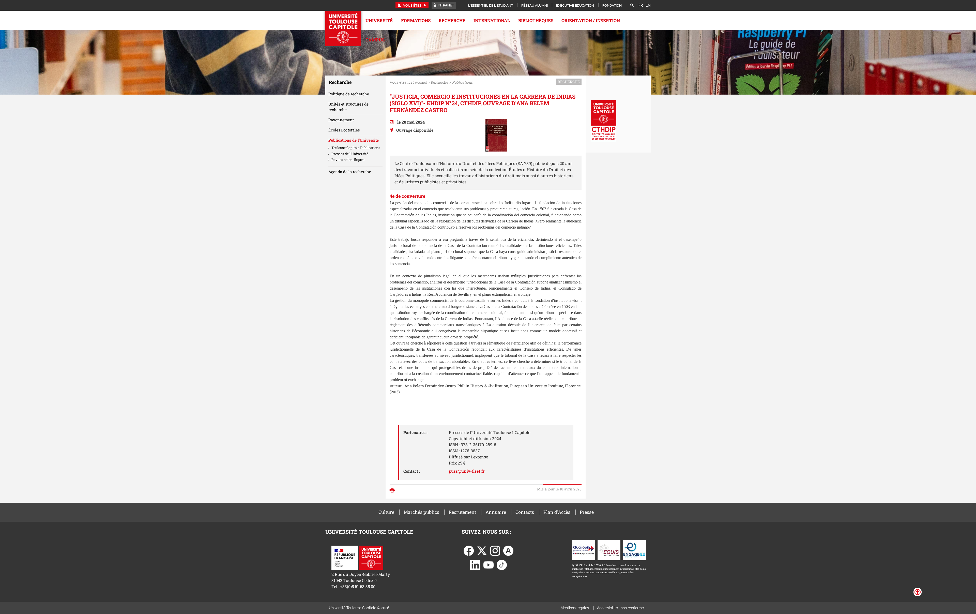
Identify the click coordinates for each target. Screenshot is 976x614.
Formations (416, 20)
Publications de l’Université (353, 140)
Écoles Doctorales (344, 129)
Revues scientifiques (347, 159)
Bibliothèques (535, 20)
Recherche (452, 20)
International (492, 20)
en (648, 5)
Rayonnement (341, 119)
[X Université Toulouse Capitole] (482, 550)
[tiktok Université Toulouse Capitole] (502, 564)
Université (379, 20)
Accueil (421, 82)
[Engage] (634, 549)
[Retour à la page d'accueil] (343, 28)
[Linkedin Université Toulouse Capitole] (475, 564)
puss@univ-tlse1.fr (467, 471)
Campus (375, 40)
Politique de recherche (348, 93)
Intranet (445, 5)
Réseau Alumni (534, 5)
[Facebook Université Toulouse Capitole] (469, 550)
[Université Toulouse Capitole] (371, 557)
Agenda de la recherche (349, 171)
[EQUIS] (609, 549)
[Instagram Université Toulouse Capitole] (495, 550)
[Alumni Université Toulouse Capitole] (508, 550)
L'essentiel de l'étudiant (490, 5)
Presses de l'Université (349, 154)
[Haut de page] (917, 592)
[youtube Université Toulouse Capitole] (488, 564)
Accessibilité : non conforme (620, 608)
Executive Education (575, 5)
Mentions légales (575, 608)
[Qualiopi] (583, 549)
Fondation (612, 5)
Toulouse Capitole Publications (355, 147)
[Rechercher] (632, 5)
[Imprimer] (394, 491)
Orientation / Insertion (590, 20)
